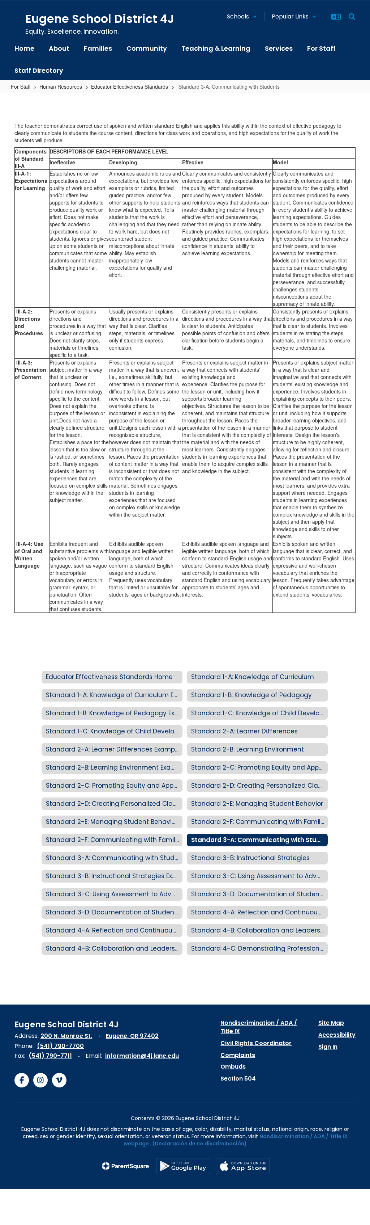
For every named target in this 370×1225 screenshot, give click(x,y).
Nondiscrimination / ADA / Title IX (258, 1027)
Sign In (327, 1047)
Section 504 (238, 1078)
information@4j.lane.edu (142, 1056)
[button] (242, 16)
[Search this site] (352, 16)
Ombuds (233, 1066)
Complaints (237, 1055)
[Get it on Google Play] (183, 1166)
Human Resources (60, 86)
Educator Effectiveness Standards (129, 86)
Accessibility (337, 1035)
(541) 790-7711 (50, 1056)
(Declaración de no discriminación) (199, 1143)
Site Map (331, 1023)
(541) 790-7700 (60, 1046)
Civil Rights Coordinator (256, 1043)
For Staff (20, 86)
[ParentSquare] (125, 1166)
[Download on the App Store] (243, 1166)
